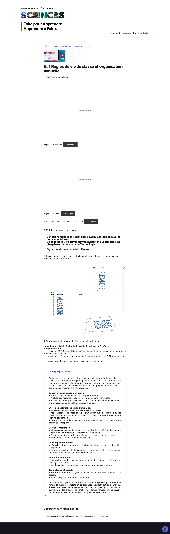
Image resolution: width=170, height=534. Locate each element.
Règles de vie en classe (53, 145)
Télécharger (70, 145)
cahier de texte (92, 341)
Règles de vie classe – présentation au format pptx (63, 221)
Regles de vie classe (52, 214)
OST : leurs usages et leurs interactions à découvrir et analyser (68, 46)
